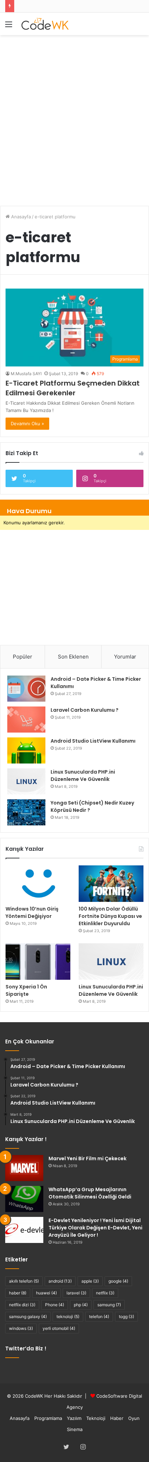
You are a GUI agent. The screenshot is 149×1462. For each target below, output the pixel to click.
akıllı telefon (24, 1281)
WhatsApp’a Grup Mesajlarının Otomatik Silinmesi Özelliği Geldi (90, 1193)
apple (90, 1281)
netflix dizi (22, 1304)
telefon (99, 1316)
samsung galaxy (28, 1316)
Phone (54, 1304)
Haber (116, 1418)
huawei (46, 1292)
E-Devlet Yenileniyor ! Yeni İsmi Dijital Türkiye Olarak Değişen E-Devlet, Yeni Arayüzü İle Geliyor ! (95, 1227)
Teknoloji (95, 1418)
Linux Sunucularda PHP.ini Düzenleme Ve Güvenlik (111, 990)
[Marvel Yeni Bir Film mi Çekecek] (24, 1168)
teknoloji (67, 1316)
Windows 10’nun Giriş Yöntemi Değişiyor (32, 912)
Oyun (134, 1418)
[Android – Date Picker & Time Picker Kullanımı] (26, 689)
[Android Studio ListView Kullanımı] (26, 750)
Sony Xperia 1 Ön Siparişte (26, 990)
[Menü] (8, 26)
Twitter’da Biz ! (25, 1348)
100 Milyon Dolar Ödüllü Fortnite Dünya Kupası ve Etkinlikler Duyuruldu (110, 916)
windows (21, 1328)
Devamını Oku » (27, 423)
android (60, 1281)
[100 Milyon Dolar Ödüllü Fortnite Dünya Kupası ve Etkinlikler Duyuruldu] (111, 883)
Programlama (48, 1418)
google (118, 1281)
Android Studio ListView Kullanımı (93, 740)
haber (17, 1292)
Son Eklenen (73, 656)
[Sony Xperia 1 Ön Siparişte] (38, 961)
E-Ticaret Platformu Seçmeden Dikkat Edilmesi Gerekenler (73, 388)
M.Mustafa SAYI (26, 373)
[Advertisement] (74, 117)
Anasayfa (20, 216)
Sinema (74, 1429)
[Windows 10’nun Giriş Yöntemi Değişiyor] (38, 883)
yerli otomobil (59, 1328)
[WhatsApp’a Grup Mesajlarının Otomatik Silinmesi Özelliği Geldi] (24, 1199)
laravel (76, 1292)
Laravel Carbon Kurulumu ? (85, 709)
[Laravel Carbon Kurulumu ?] (26, 719)
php (81, 1304)
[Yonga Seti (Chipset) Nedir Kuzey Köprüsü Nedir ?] (26, 812)
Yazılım (74, 1418)
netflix (105, 1292)
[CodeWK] (45, 23)
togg (126, 1316)
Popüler (22, 656)
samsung (109, 1304)
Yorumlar (125, 656)
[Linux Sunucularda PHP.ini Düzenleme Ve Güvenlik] (26, 781)
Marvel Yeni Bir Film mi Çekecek (87, 1158)
